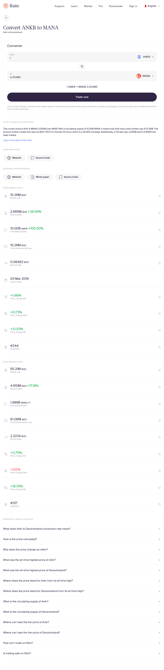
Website (16, 158)
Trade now (82, 97)
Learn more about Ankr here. (17, 140)
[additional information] (159, 196)
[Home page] (11, 5)
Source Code (43, 158)
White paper (42, 177)
